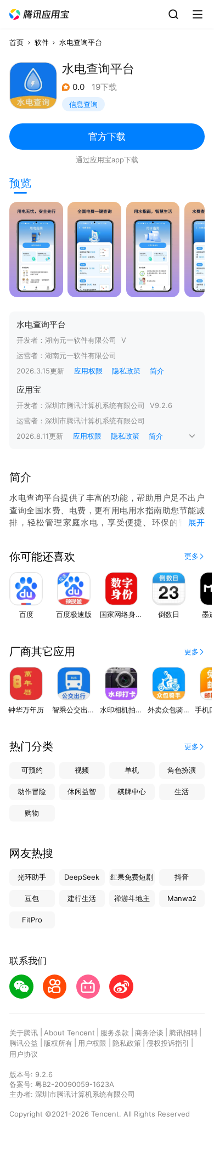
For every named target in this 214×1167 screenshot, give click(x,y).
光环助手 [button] (32, 877)
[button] (39, 14)
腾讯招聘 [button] (183, 1032)
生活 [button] (181, 791)
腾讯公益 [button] (23, 1043)
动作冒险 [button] (32, 791)
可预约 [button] (32, 770)
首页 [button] (16, 42)
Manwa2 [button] (181, 898)
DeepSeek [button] (81, 877)
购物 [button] (32, 812)
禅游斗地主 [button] (132, 898)
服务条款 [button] (114, 1032)
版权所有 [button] (58, 1043)
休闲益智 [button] (81, 791)
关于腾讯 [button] (23, 1032)
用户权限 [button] (92, 1043)
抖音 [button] (181, 877)
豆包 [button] (32, 898)
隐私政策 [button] (126, 370)
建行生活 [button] (81, 898)
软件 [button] (42, 42)
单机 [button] (132, 770)
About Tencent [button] (69, 1032)
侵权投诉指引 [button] (168, 1043)
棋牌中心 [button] (131, 791)
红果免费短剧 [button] (131, 877)
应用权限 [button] (88, 370)
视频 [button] (82, 770)
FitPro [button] (32, 919)
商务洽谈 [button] (149, 1032)
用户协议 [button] (23, 1054)
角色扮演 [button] (181, 770)
